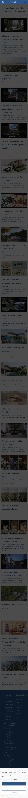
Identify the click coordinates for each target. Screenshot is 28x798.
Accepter (14, 783)
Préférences (14, 792)
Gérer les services (13, 779)
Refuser (14, 788)
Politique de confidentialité (7, 796)
